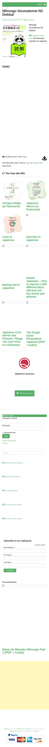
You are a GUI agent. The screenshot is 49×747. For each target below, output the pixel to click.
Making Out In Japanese (10, 286)
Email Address (9, 547)
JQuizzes (36, 731)
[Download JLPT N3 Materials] (18, 19)
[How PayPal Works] (24, 743)
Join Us (5, 443)
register (36, 163)
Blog (6, 729)
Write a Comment (26, 393)
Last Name (8, 562)
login (28, 163)
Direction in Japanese (33, 238)
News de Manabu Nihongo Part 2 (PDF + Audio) (23, 651)
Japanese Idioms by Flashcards (33, 206)
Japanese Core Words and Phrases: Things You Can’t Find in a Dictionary (12, 338)
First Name (8, 555)
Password (6, 425)
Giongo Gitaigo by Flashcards (11, 204)
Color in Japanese (8, 238)
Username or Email (9, 418)
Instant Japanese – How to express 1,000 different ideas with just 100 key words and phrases (36, 287)
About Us (21, 729)
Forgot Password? (9, 441)
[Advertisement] (24, 685)
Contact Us (28, 729)
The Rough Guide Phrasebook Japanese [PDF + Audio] (35, 339)
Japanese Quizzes (24, 373)
